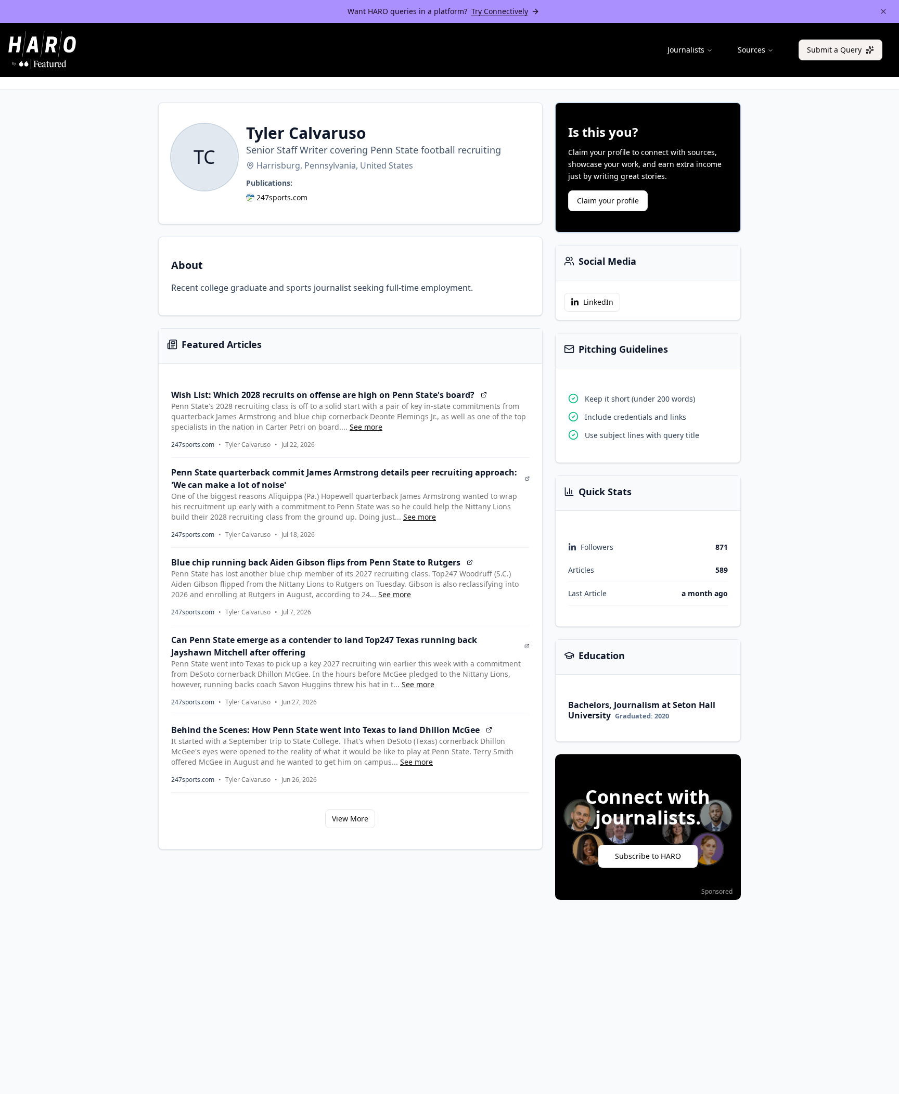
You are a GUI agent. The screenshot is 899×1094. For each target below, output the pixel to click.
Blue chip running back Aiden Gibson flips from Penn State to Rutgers (315, 562)
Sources (751, 50)
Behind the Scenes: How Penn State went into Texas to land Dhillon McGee (325, 730)
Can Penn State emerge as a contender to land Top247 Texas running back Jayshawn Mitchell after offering (324, 646)
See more (366, 427)
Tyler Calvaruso (248, 445)
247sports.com (281, 197)
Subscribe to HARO (648, 856)
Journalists (685, 50)
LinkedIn (598, 302)
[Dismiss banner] (883, 11)
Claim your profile (608, 200)
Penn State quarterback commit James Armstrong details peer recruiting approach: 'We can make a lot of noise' (344, 479)
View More (350, 818)
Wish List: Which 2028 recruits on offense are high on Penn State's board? (322, 395)
